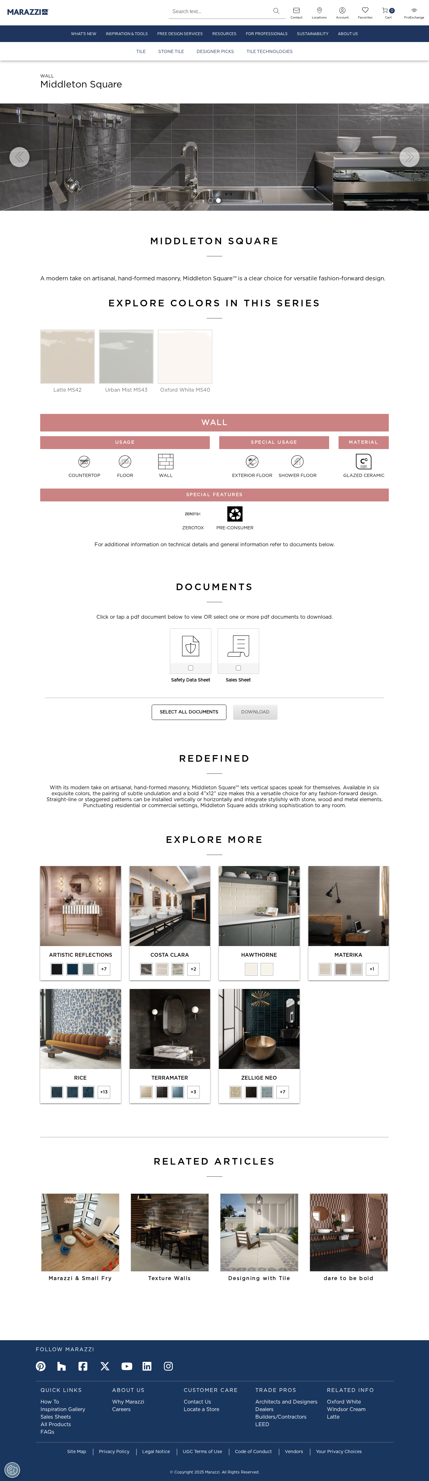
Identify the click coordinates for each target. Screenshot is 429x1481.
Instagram (170, 1366)
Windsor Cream (346, 1409)
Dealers (264, 1409)
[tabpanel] (214, 157)
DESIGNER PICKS (215, 51)
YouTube (127, 1366)
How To (50, 1401)
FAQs (47, 1432)
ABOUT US (348, 34)
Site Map (76, 1452)
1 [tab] (210, 200)
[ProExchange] (414, 12)
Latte (333, 1417)
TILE (141, 51)
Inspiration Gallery (63, 1409)
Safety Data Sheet (190, 680)
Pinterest (42, 1366)
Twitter (106, 1366)
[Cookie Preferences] (12, 1470)
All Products (56, 1424)
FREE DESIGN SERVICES (180, 34)
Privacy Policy (114, 1452)
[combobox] (218, 10)
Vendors (294, 1452)
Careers (121, 1409)
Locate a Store (201, 1409)
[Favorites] (365, 12)
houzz (63, 1366)
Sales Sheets (56, 1417)
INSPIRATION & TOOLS (127, 34)
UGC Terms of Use (202, 1452)
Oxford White (344, 1401)
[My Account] (342, 12)
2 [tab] (218, 200)
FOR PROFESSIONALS (267, 34)
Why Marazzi (128, 1401)
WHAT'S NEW (83, 34)
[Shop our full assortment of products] (349, 1232)
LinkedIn (149, 1366)
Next (409, 157)
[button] (276, 11)
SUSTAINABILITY (313, 34)
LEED (262, 1424)
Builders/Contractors (281, 1417)
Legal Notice (156, 1452)
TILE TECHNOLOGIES (270, 51)
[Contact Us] (296, 12)
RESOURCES (224, 34)
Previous (19, 157)
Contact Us (197, 1401)
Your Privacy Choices (339, 1452)
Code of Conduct (253, 1452)
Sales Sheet (238, 680)
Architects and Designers (286, 1401)
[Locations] (319, 12)
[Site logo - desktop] (28, 13)
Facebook (85, 1366)
